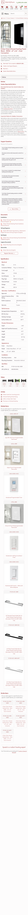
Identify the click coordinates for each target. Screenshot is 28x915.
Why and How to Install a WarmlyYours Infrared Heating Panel (10, 384)
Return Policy (21, 131)
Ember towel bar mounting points (11, 394)
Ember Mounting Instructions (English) (12, 244)
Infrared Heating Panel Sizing (10, 396)
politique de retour (8, 108)
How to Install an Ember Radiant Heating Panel (17, 384)
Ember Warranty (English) (9, 250)
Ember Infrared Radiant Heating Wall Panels (4, 384)
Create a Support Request (19, 751)
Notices (4, 77)
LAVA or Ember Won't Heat (9, 399)
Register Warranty (8, 253)
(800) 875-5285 (22, 2)
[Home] (3, 2)
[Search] (25, 13)
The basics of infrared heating (10, 401)
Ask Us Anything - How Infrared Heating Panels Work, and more (23, 384)
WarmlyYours (9, 2)
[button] (11, 8)
